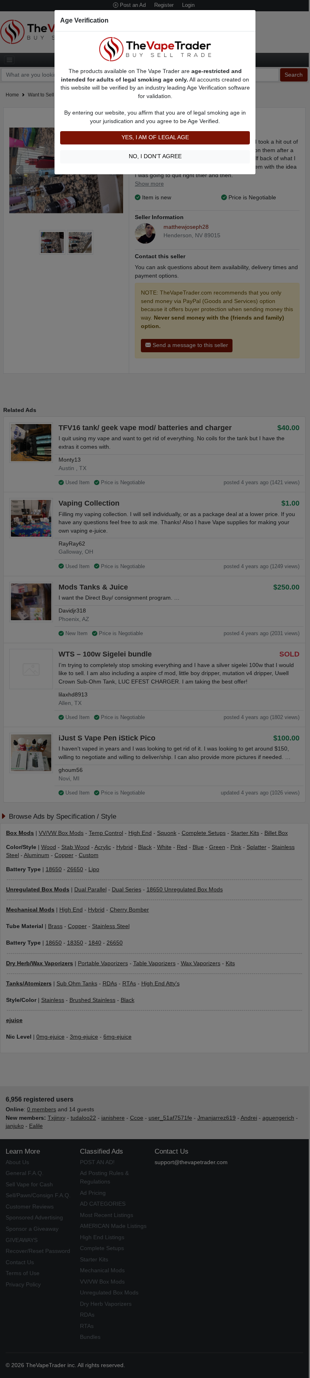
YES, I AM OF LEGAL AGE (155, 137)
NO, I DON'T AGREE (155, 156)
